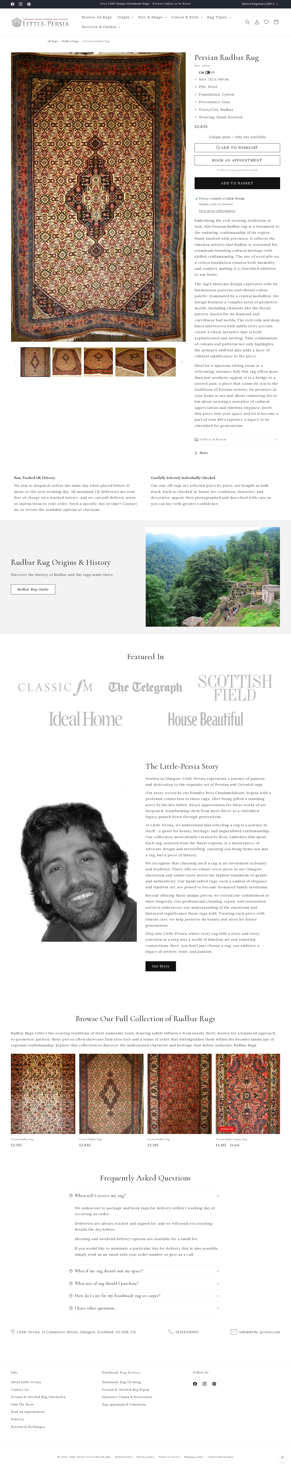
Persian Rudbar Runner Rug (231, 1139)
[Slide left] (15, 362)
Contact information (220, 1456)
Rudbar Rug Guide (33, 589)
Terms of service (169, 1456)
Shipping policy (194, 1456)
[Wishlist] (266, 22)
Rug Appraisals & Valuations (124, 1404)
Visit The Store (22, 1404)
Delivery (17, 1419)
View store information (217, 210)
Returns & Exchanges (28, 1427)
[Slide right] (181, 362)
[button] (124, 17)
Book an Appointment (28, 1412)
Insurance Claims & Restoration (127, 1397)
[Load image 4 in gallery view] (130, 362)
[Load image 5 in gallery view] (161, 362)
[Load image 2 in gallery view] (67, 362)
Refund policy (123, 1456)
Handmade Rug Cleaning (121, 1382)
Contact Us (20, 1389)
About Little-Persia (26, 1382)
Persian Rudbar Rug (22, 1139)
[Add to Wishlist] (70, 1058)
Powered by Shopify (98, 1456)
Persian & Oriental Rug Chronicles (38, 1397)
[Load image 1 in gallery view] (35, 362)
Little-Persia (77, 1456)
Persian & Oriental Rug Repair (125, 1389)
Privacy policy (145, 1456)
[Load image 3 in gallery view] (98, 362)
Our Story (160, 966)
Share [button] (204, 453)
